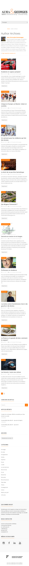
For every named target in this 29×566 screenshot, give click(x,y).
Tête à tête (4, 59)
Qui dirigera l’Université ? (9, 204)
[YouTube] (19, 543)
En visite (4, 258)
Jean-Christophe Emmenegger (15, 37)
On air (2, 472)
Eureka (2, 457)
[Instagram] (3, 543)
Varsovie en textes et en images (11, 236)
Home (8, 28)
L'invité (2, 464)
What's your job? (5, 160)
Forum (2, 462)
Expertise (3, 459)
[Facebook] (9, 543)
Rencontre (4, 291)
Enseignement (5, 91)
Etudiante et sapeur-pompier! (10, 72)
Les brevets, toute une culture (11, 372)
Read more (4, 86)
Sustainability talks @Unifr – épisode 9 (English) (11, 420)
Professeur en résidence (9, 270)
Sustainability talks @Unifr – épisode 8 (9, 424)
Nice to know (4, 469)
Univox (3, 192)
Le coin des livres (6, 224)
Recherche (3, 474)
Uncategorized (4, 487)
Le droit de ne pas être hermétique (12, 172)
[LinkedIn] (14, 543)
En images (3, 449)
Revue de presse (5, 479)
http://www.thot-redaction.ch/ (9, 53)
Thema (3, 126)
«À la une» (3, 495)
